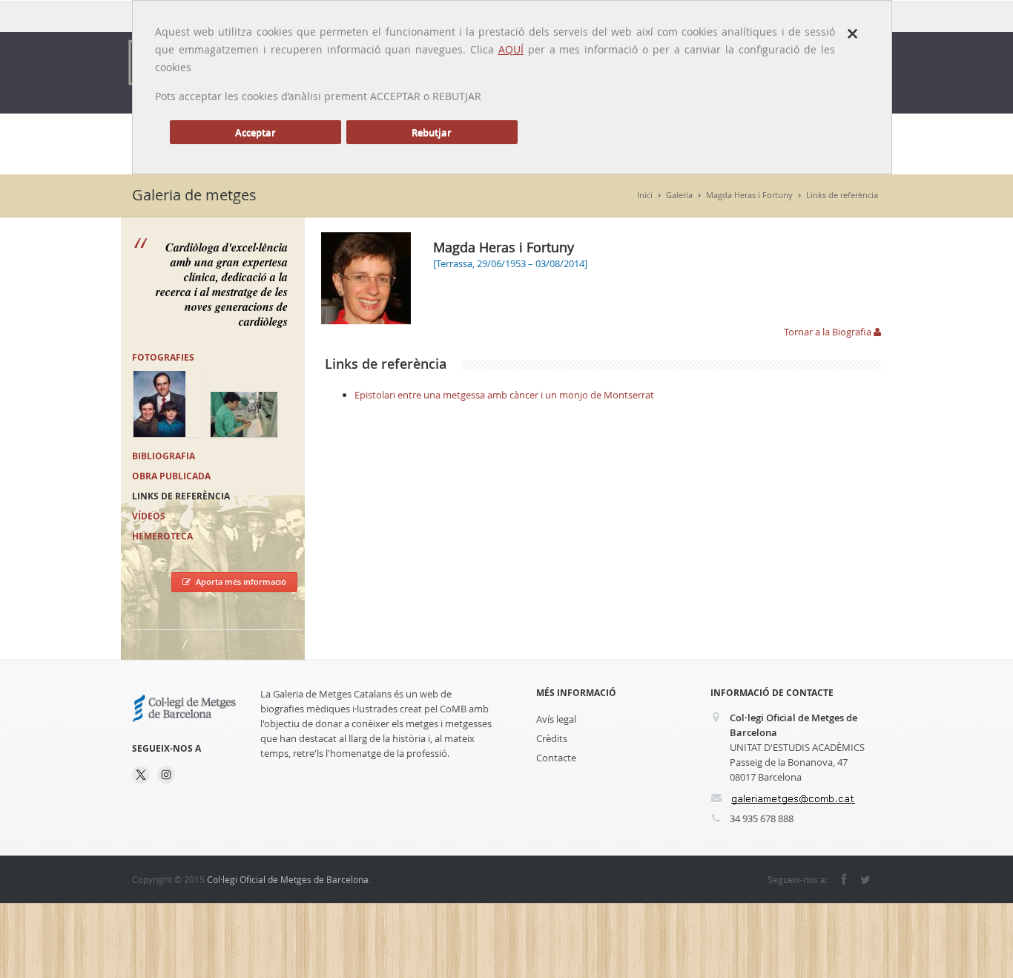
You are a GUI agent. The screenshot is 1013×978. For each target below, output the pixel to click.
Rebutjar (432, 132)
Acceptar (255, 132)
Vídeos (148, 516)
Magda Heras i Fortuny (749, 194)
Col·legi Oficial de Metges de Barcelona (288, 879)
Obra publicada (171, 476)
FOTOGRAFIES (163, 357)
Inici (645, 194)
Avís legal (556, 719)
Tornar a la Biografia (829, 331)
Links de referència (842, 194)
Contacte (556, 757)
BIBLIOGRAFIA (163, 456)
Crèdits (551, 738)
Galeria (679, 194)
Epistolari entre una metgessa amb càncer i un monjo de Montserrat (504, 394)
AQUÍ (511, 49)
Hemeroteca (162, 536)
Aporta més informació (241, 581)
